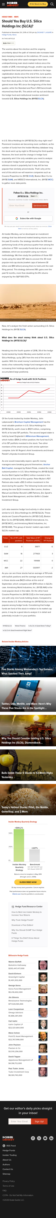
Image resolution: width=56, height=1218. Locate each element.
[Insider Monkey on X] (40, 1138)
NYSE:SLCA (7, 626)
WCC (50, 179)
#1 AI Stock (38, 3)
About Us (7, 1159)
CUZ (31, 176)
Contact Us (8, 1169)
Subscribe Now (28, 882)
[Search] (52, 4)
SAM (10, 179)
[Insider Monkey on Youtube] (46, 1138)
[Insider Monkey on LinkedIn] (51, 1138)
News (16, 17)
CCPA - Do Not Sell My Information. (18, 1195)
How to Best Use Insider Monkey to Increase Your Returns (27, 914)
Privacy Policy (9, 1181)
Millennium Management (37, 436)
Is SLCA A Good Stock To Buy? (40, 626)
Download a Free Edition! (22, 925)
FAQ (4, 1190)
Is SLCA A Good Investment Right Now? (17, 630)
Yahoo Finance (20, 626)
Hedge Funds (7, 17)
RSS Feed (11, 1145)
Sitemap (6, 1173)
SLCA (40, 98)
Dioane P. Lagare (44, 32)
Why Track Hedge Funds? (22, 920)
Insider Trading (10, 1155)
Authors (6, 1164)
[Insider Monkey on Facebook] (34, 1138)
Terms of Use (8, 1185)
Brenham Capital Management (29, 421)
